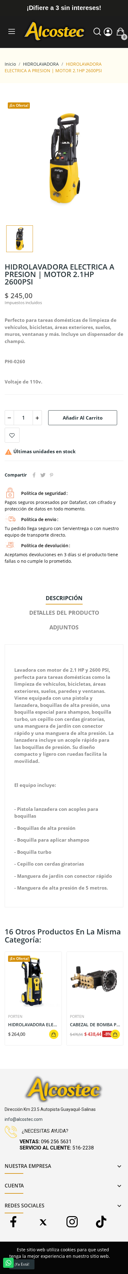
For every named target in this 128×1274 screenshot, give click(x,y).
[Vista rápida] (33, 980)
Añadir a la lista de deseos (12, 435)
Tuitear (43, 475)
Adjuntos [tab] (64, 627)
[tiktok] (101, 1222)
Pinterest (51, 475)
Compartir (34, 475)
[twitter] (43, 1222)
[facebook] (13, 1222)
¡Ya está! (22, 1264)
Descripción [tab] (64, 598)
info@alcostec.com (24, 1119)
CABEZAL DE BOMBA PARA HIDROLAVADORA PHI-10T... (95, 1024)
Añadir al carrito (83, 418)
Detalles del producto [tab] (64, 612)
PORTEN (15, 1016)
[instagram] (72, 1222)
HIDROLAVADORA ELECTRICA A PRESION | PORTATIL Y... (33, 1024)
